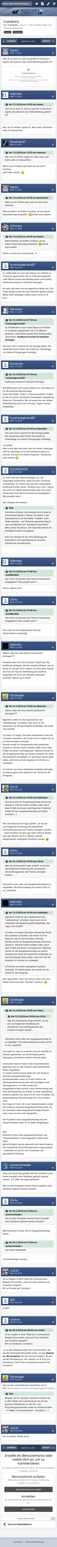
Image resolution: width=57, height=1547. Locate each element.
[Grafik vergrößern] (28, 75)
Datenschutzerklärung (34, 1542)
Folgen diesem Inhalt (25, 1518)
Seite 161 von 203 (28, 41)
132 (53, 1518)
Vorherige (11, 41)
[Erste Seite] (3, 41)
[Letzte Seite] (53, 41)
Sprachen (17, 1542)
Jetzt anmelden (28, 1509)
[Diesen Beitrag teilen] (52, 53)
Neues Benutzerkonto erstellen (28, 1489)
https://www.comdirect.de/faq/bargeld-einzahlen (30, 1388)
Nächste (46, 41)
